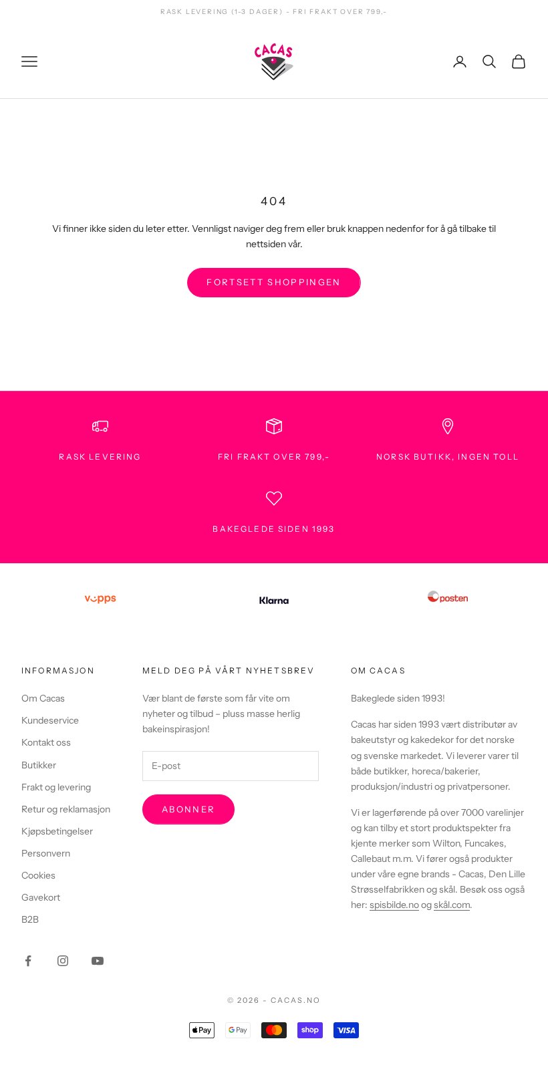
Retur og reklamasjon (65, 809)
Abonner (188, 809)
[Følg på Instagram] (63, 960)
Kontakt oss (46, 742)
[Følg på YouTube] (97, 960)
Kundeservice (50, 720)
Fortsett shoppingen (274, 282)
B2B (30, 919)
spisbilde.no (394, 905)
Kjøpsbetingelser (57, 831)
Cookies (38, 875)
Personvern (45, 853)
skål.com (452, 905)
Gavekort (40, 897)
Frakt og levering (56, 787)
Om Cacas (43, 698)
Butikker (38, 765)
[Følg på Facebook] (28, 960)
